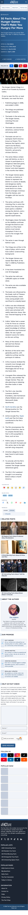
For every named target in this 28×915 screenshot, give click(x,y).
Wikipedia (7, 514)
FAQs (3, 894)
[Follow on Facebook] (11, 65)
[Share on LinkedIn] (24, 502)
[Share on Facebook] (3, 502)
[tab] (6, 510)
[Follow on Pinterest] (25, 65)
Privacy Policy (5, 897)
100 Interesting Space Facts (10, 860)
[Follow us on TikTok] (14, 839)
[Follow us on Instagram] (8, 839)
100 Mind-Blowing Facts (8, 854)
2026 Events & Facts (7, 868)
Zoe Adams (14, 617)
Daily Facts (15, 7)
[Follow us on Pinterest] (11, 839)
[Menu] (2, 2)
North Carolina (10, 407)
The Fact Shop (5, 900)
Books (4, 495)
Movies (10, 495)
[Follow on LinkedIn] (11, 759)
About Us (4, 888)
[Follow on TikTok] (24, 755)
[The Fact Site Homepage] (14, 2)
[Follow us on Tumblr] (17, 839)
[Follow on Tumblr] (17, 759)
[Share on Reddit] (20, 502)
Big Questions (5, 871)
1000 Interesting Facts (8, 848)
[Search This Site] (26, 2)
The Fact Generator (7, 877)
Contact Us (4, 891)
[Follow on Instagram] (20, 65)
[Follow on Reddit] (24, 759)
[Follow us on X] (5, 839)
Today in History (6, 7)
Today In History (6, 880)
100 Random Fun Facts (8, 851)
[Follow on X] (16, 65)
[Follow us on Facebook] (1, 839)
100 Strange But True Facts (9, 857)
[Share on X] (7, 502)
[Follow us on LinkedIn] (21, 839)
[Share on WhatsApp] (11, 502)
